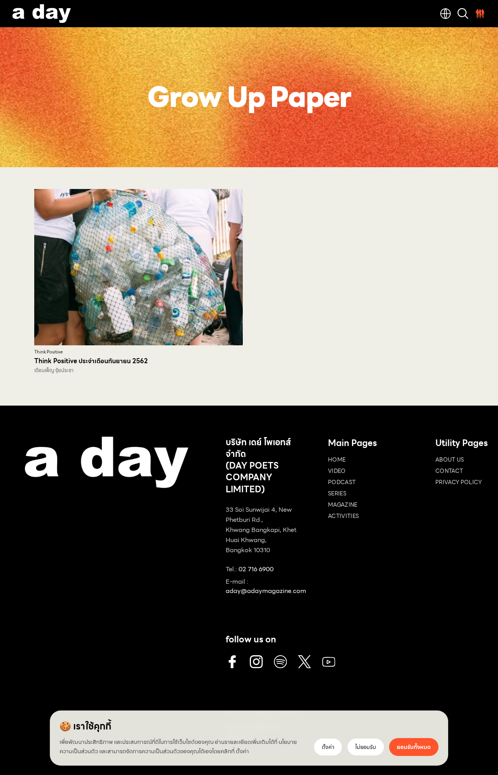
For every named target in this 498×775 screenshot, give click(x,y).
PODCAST (342, 482)
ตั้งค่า (242, 751)
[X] (304, 661)
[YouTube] (328, 661)
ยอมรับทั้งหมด (414, 747)
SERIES (337, 493)
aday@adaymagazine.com (266, 591)
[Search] (463, 13)
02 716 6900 (256, 569)
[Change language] (445, 13)
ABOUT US (449, 459)
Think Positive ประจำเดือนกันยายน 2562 (91, 361)
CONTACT (449, 471)
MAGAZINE (343, 504)
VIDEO (337, 471)
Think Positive (48, 352)
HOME (336, 459)
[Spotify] (280, 661)
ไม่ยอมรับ (365, 747)
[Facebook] (232, 661)
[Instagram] (256, 661)
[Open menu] (480, 13)
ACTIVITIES (343, 516)
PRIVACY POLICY (458, 482)
